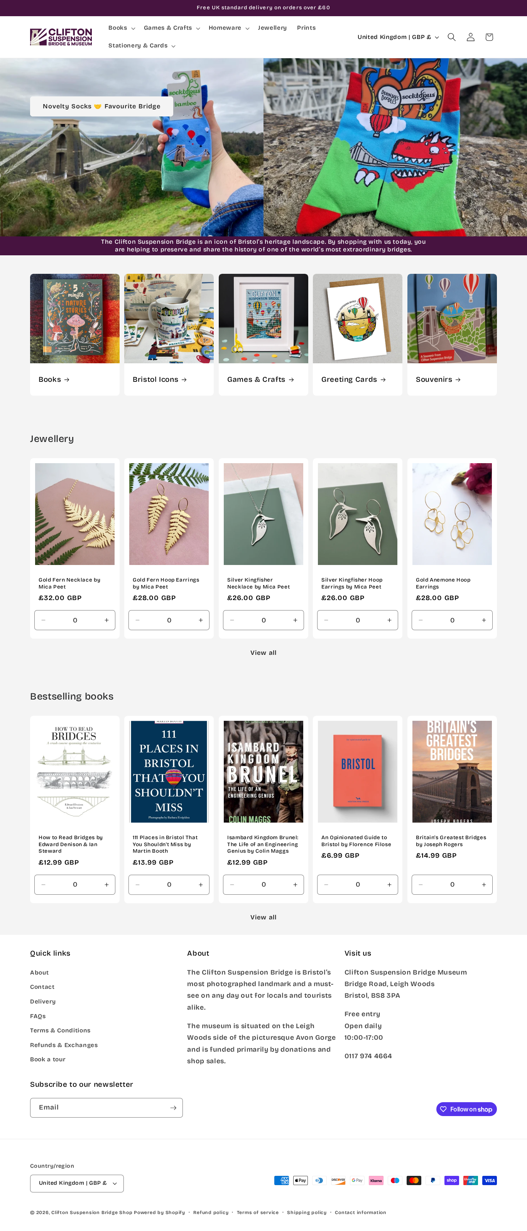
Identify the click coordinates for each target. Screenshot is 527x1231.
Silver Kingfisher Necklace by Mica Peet (258, 583)
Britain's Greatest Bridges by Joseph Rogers (451, 841)
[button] (121, 28)
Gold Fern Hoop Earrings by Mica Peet (166, 583)
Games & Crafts (256, 379)
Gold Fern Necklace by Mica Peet (69, 583)
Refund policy (210, 1212)
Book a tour (47, 1059)
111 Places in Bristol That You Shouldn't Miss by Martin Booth (165, 844)
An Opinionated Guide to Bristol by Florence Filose (356, 841)
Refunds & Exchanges (64, 1045)
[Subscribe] (173, 1108)
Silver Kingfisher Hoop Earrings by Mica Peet (352, 583)
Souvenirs (434, 379)
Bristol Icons (155, 379)
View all (263, 652)
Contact (42, 986)
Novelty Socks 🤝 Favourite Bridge (101, 106)
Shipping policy (307, 1212)
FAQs (38, 1016)
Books (50, 379)
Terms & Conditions (60, 1030)
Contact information (361, 1212)
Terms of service (258, 1212)
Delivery (43, 1001)
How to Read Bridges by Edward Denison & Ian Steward (71, 844)
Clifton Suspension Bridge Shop (91, 1212)
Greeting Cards (349, 379)
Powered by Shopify (159, 1212)
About (39, 972)
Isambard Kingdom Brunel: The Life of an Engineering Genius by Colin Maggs (263, 844)
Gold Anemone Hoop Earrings (443, 583)
